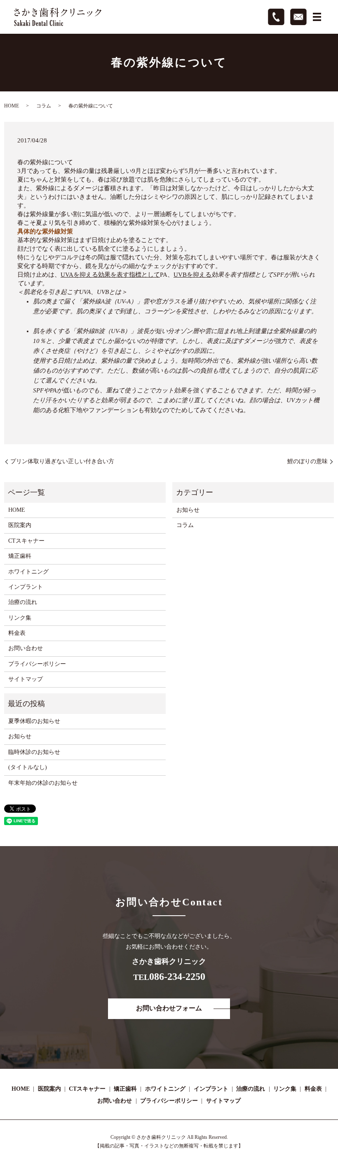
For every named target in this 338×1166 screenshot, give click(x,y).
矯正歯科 (19, 556)
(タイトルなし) (27, 767)
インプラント (25, 587)
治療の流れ (22, 602)
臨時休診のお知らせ (34, 752)
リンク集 (19, 618)
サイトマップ (25, 679)
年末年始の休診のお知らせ (42, 783)
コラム (43, 106)
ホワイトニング (28, 572)
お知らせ (188, 510)
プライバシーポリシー (37, 664)
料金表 (17, 633)
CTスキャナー (26, 541)
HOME (11, 106)
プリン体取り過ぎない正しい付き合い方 (62, 461)
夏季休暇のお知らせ (34, 721)
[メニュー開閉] (317, 17)
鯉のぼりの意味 (307, 461)
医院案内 (19, 525)
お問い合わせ (25, 648)
